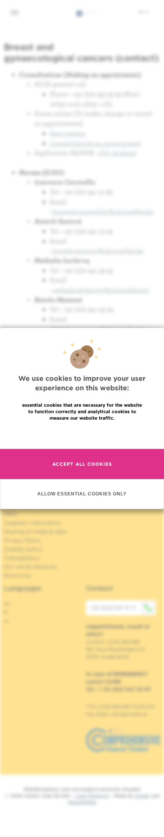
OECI (10, 514)
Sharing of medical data (35, 532)
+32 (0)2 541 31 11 (112, 608)
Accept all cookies (82, 464)
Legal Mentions (92, 796)
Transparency (22, 558)
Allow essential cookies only (82, 494)
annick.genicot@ (98, 250)
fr (6, 612)
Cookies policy (23, 549)
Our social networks (30, 567)
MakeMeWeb (82, 802)
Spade (142, 796)
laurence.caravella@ (103, 211)
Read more (82, 434)
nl (6, 621)
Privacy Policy (22, 540)
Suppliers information (32, 523)
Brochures (17, 575)
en (141, 12)
